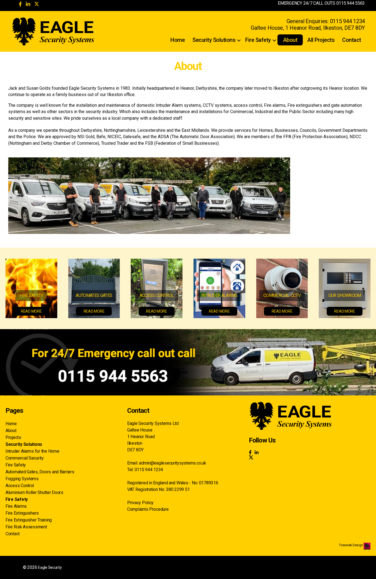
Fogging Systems (22, 478)
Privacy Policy (140, 502)
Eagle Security (50, 567)
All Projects (320, 40)
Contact (351, 40)
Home (177, 40)
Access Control (20, 485)
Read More (31, 311)
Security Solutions (213, 40)
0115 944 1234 (347, 21)
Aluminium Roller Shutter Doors (34, 492)
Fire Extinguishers (22, 513)
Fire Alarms (16, 506)
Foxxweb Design (351, 545)
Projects (13, 437)
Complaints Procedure (148, 509)
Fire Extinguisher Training (29, 520)
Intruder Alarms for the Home (32, 451)
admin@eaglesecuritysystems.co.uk (172, 463)
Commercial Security (25, 458)
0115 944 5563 (350, 3)
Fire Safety (258, 40)
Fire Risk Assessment (26, 526)
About (290, 40)
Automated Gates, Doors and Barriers (40, 471)
